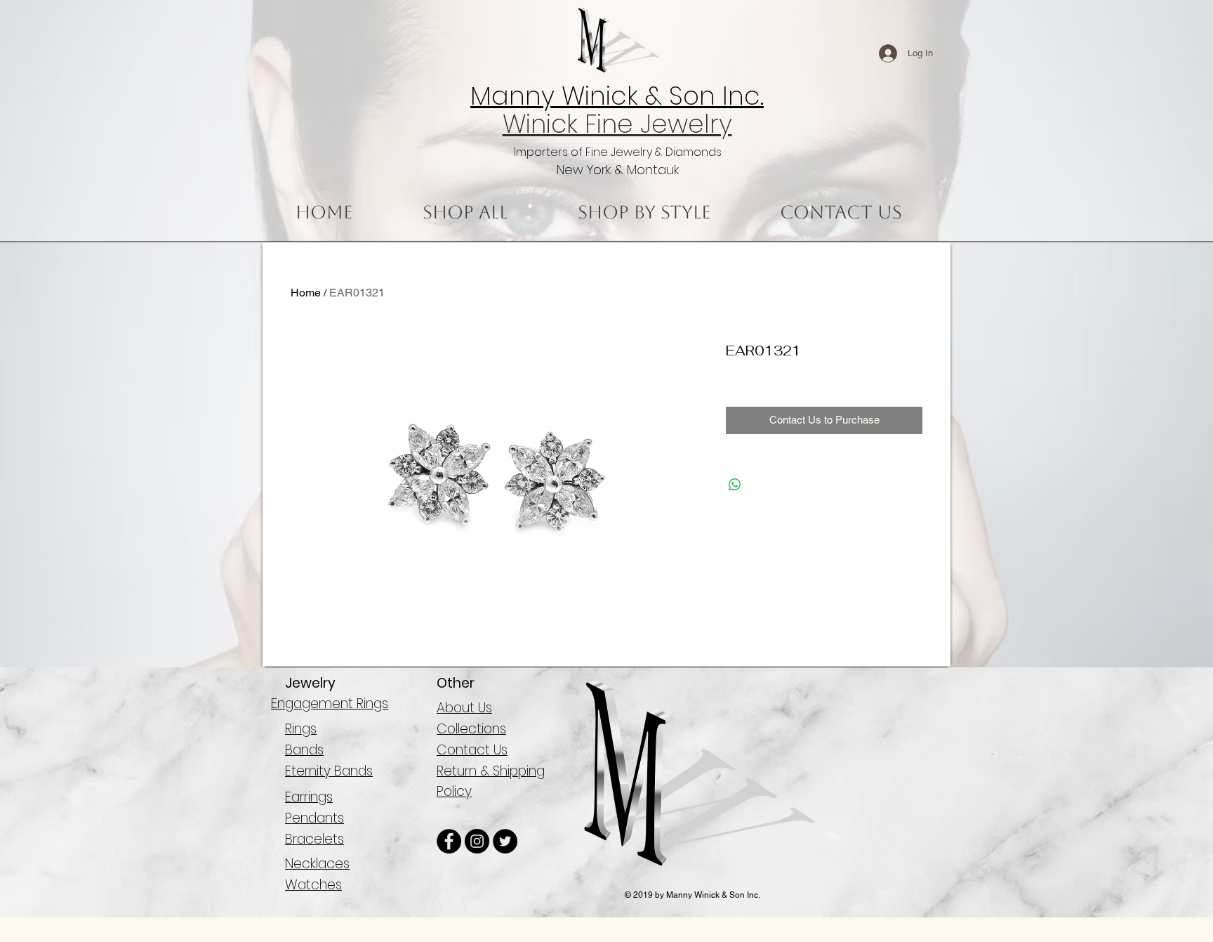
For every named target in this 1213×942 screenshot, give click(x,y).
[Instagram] (477, 841)
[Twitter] (505, 841)
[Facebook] (449, 841)
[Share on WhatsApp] (735, 484)
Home (306, 292)
